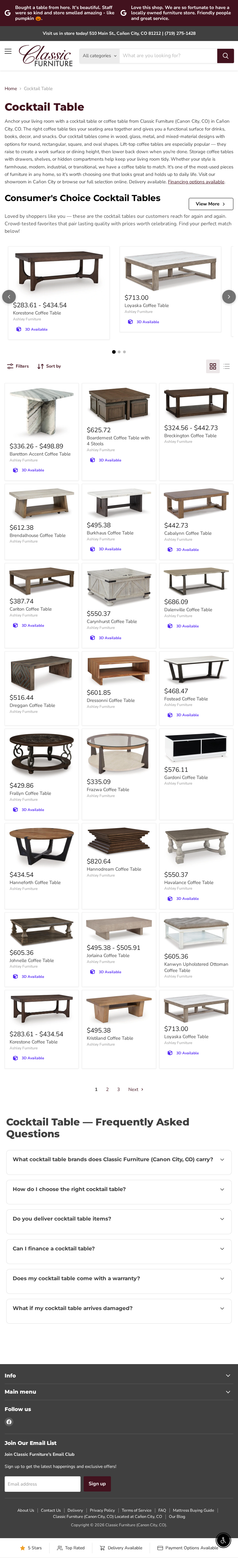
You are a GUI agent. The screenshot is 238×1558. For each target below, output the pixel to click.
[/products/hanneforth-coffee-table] (41, 848)
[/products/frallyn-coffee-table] (41, 756)
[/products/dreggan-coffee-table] (41, 674)
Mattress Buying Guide (193, 1510)
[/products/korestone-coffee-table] (59, 275)
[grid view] (213, 366)
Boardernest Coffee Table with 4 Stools (118, 441)
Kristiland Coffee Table (110, 1038)
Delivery (75, 1510)
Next (133, 1089)
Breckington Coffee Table (190, 436)
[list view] (226, 366)
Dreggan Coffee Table (32, 705)
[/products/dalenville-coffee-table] (196, 582)
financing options (59, 1263)
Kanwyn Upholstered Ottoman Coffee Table (196, 967)
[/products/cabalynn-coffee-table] (196, 504)
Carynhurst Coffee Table (112, 621)
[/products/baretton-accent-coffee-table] (41, 414)
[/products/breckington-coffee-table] (196, 405)
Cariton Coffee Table (31, 609)
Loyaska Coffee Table (147, 305)
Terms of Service (137, 1510)
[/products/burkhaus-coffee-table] (119, 504)
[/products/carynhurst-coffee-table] (119, 588)
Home (11, 88)
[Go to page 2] (119, 352)
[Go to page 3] (124, 352)
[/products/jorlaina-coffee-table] (119, 929)
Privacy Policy (102, 1510)
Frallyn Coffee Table (30, 793)
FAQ (162, 1510)
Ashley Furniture (27, 319)
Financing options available (196, 182)
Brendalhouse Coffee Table (38, 535)
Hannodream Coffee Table (114, 869)
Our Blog (177, 1516)
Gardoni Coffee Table (186, 777)
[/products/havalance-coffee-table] (196, 848)
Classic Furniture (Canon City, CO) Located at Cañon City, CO (107, 1516)
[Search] (225, 56)
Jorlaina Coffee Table (108, 955)
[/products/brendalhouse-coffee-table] (41, 505)
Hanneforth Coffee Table (35, 882)
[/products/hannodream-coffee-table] (119, 842)
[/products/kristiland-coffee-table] (119, 1010)
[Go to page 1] (114, 352)
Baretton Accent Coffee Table (40, 454)
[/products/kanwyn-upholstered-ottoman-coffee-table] (196, 934)
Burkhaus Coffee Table (110, 533)
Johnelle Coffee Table (32, 960)
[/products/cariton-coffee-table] (41, 582)
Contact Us (51, 1510)
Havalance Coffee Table (189, 882)
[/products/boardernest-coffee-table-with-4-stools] (119, 406)
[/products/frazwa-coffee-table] (119, 754)
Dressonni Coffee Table (111, 700)
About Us (25, 1510)
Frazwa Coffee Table (108, 789)
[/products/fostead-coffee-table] (196, 670)
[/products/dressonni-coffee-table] (119, 671)
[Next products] (229, 297)
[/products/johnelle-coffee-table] (41, 932)
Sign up (97, 1483)
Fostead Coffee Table (186, 699)
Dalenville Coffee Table (188, 610)
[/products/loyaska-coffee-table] (170, 271)
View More (207, 204)
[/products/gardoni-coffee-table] (196, 748)
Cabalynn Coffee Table (188, 533)
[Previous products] (9, 297)
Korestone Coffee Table (37, 313)
